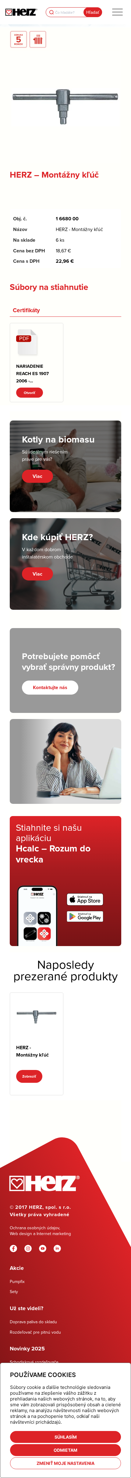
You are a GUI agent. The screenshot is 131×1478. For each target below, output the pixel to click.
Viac (37, 476)
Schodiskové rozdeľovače (34, 1362)
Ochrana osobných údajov (34, 1228)
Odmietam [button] (65, 1450)
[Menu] (117, 12)
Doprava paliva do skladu (33, 1322)
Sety (14, 1291)
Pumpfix (17, 1281)
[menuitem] (117, 12)
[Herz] (21, 12)
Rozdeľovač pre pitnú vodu (35, 1332)
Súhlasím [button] (66, 1437)
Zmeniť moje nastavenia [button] (65, 1463)
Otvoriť (29, 392)
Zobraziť (29, 1076)
